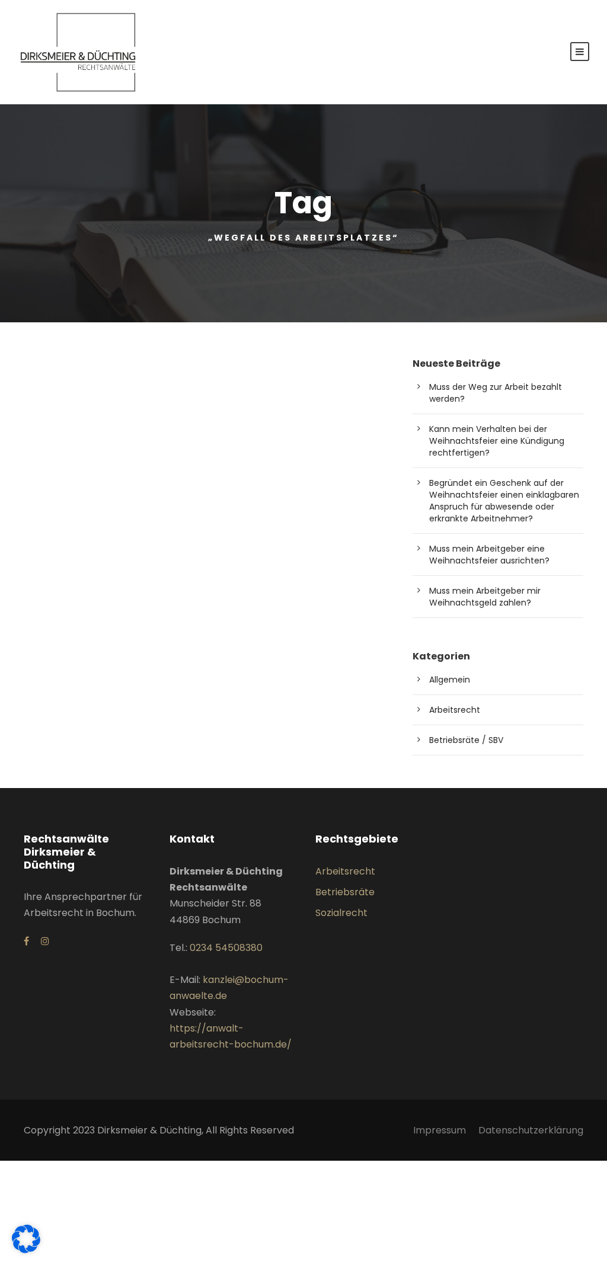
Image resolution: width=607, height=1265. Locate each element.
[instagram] (45, 941)
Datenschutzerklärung (530, 1130)
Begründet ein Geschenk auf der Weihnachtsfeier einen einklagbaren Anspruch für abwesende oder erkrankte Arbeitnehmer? (504, 500)
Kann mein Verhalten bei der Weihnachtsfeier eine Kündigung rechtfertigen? (496, 441)
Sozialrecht (341, 913)
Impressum (439, 1130)
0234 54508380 (226, 948)
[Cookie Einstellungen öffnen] (26, 1250)
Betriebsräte (345, 892)
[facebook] (26, 941)
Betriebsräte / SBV (466, 740)
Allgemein (449, 680)
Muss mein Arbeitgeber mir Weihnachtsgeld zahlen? (485, 597)
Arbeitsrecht (454, 710)
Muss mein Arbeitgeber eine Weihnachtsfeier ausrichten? (489, 554)
